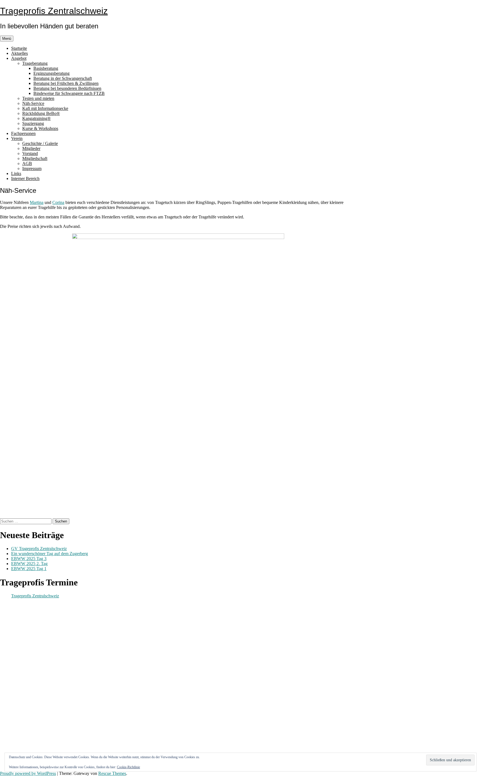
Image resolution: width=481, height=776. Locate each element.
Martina (36, 202)
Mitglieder (31, 148)
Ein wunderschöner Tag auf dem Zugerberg (49, 553)
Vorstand (30, 153)
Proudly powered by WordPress (28, 773)
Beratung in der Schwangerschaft (62, 78)
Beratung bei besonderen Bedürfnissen (67, 88)
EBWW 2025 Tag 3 (28, 558)
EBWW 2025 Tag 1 (28, 568)
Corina (58, 202)
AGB (27, 163)
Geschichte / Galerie (40, 143)
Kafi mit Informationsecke (45, 108)
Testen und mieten (38, 98)
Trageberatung (35, 63)
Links (16, 173)
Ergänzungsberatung (51, 73)
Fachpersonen (23, 133)
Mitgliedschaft (34, 158)
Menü (6, 38)
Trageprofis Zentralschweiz (54, 11)
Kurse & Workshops (40, 128)
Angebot (18, 58)
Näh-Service (33, 103)
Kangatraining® (36, 118)
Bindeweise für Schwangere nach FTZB (69, 93)
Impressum (31, 168)
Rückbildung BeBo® (41, 113)
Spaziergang (33, 123)
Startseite (19, 48)
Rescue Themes (112, 773)
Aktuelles (19, 53)
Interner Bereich (25, 178)
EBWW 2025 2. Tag (29, 563)
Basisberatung (45, 68)
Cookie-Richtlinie (128, 767)
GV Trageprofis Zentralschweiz (39, 548)
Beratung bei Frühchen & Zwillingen (66, 83)
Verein (17, 138)
